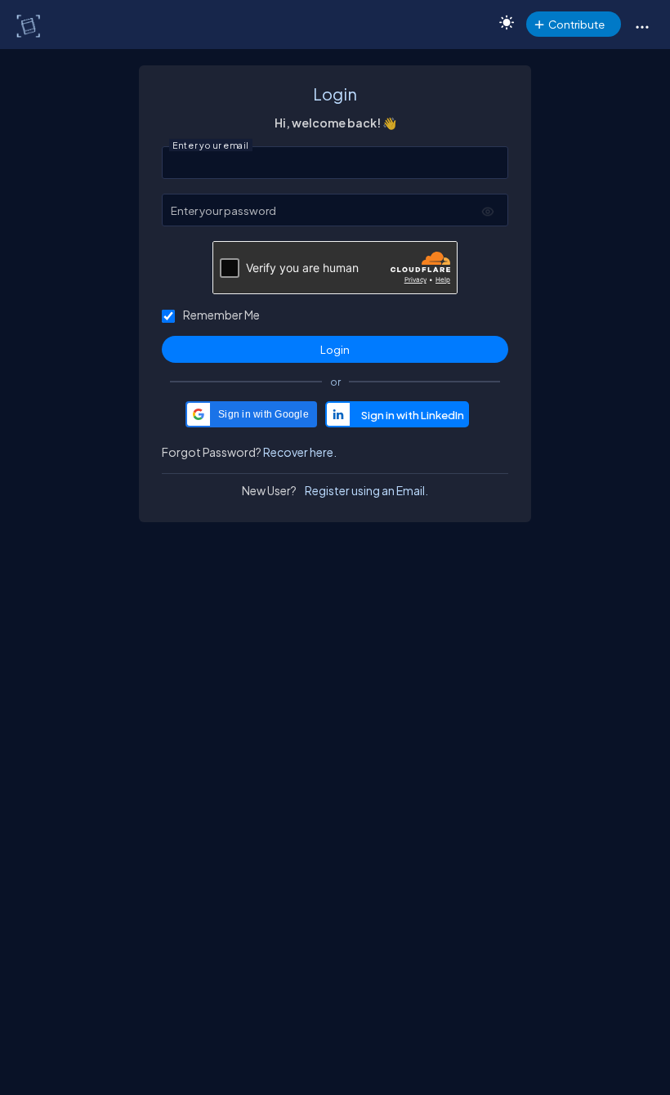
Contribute (576, 24)
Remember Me (221, 314)
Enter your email (210, 145)
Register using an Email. (366, 490)
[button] (642, 26)
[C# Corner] (30, 25)
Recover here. (300, 452)
